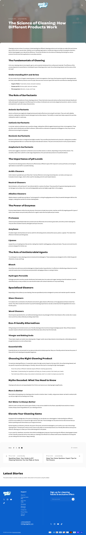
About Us (23, 495)
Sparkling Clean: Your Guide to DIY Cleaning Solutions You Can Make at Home (24, 459)
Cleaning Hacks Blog (24, 498)
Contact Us (23, 509)
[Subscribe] (73, 499)
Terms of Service (23, 514)
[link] (25, 522)
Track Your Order (23, 501)
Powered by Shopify (16, 532)
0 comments (75, 447)
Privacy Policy (24, 512)
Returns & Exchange (23, 507)
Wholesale (23, 504)
